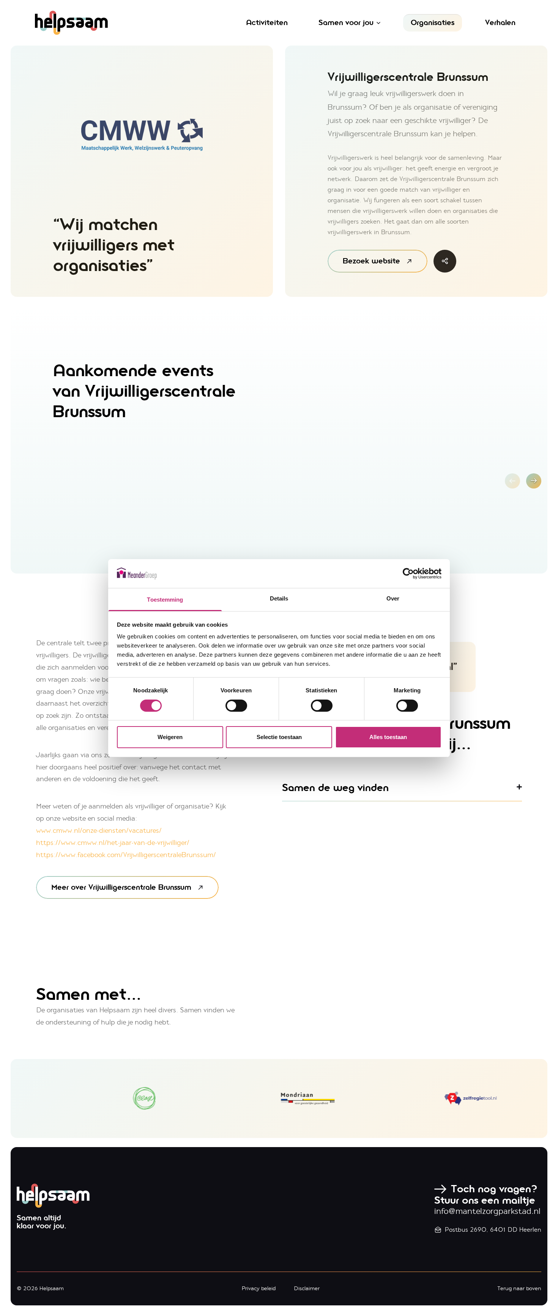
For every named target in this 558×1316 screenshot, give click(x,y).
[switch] (236, 706)
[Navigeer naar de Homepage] (116, 23)
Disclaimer (307, 1288)
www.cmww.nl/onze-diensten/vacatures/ (99, 830)
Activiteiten (267, 22)
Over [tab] (392, 598)
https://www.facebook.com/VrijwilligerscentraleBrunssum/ (126, 855)
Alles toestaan (388, 737)
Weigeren (170, 737)
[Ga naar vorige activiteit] (512, 481)
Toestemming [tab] (165, 599)
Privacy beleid (259, 1288)
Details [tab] (279, 598)
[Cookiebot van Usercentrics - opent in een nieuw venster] (408, 573)
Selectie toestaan (279, 737)
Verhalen (500, 22)
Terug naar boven (519, 1288)
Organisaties (432, 22)
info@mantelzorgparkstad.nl (487, 1211)
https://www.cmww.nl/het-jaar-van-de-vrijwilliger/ (112, 842)
